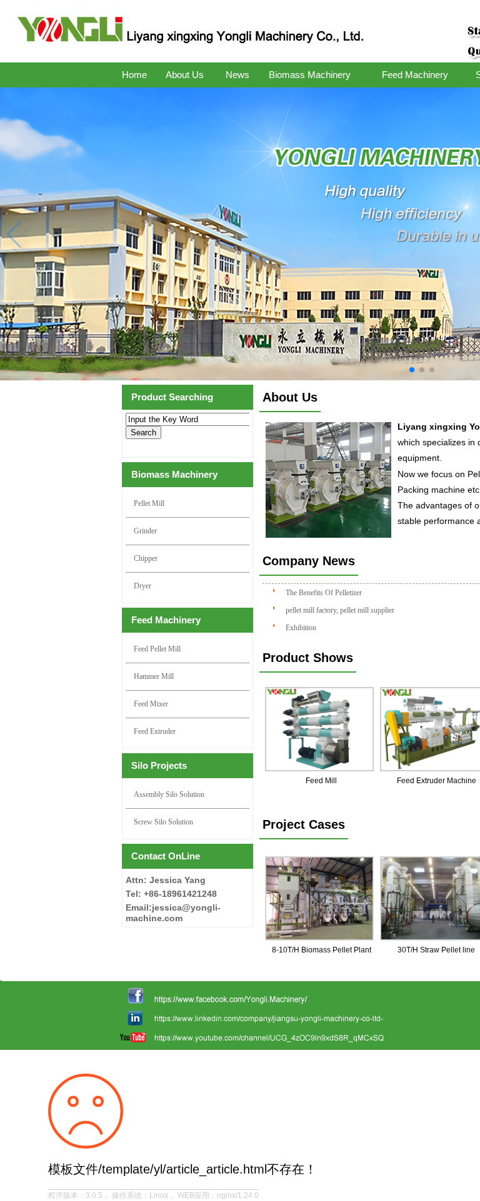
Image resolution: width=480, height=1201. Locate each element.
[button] (411, 369)
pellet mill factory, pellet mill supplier (340, 610)
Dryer (142, 585)
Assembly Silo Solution (169, 794)
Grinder (145, 530)
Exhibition (301, 627)
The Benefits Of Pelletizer (324, 592)
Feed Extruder (155, 731)
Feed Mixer (151, 703)
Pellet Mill (149, 503)
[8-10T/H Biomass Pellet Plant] (321, 898)
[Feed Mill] (321, 729)
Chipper (146, 558)
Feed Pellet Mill (157, 649)
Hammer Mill (154, 676)
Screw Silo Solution (163, 822)
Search (143, 432)
